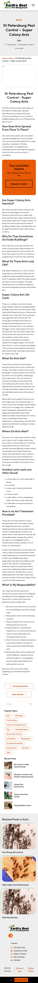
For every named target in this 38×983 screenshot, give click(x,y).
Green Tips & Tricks (14, 734)
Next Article (17, 694)
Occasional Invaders (14, 743)
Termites (25, 748)
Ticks (8, 752)
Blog (11, 58)
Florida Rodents (21, 729)
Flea (8, 729)
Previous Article (20, 686)
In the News (11, 738)
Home (4, 58)
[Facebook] (10, 935)
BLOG (19, 19)
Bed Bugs (19, 715)
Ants (19, 40)
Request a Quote (19, 183)
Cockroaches (11, 720)
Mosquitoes (26, 738)
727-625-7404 (22, 980)
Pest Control (11, 748)
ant (8, 304)
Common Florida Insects (16, 725)
